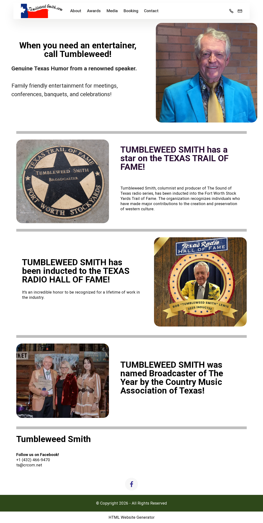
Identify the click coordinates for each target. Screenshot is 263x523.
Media (112, 10)
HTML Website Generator (132, 517)
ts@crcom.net (29, 465)
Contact (151, 10)
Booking (130, 10)
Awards (94, 10)
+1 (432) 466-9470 (33, 459)
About (75, 10)
